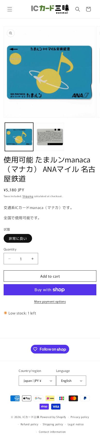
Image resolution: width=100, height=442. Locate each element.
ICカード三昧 (31, 416)
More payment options (50, 301)
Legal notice (76, 424)
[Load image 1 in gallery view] (19, 137)
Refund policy (29, 424)
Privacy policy (80, 417)
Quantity (10, 249)
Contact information (52, 432)
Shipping (28, 196)
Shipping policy (53, 424)
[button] (9, 9)
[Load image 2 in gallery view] (50, 137)
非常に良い (18, 238)
